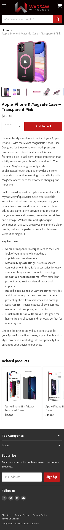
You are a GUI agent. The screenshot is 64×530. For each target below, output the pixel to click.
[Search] (57, 19)
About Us (6, 515)
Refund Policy (22, 515)
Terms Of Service (10, 518)
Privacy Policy (40, 515)
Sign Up (51, 477)
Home (5, 30)
